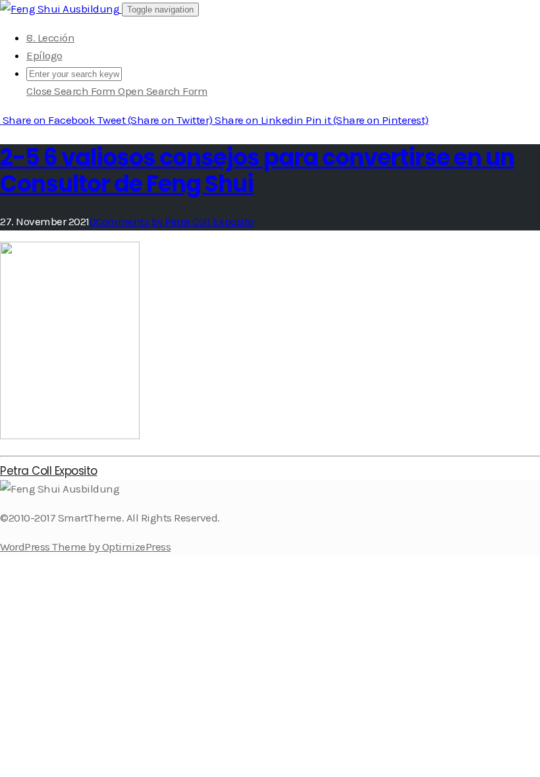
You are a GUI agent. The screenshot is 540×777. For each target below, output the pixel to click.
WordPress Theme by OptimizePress (85, 546)
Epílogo (44, 55)
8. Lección (50, 37)
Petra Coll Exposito (48, 471)
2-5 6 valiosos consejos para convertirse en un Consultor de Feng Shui (257, 170)
